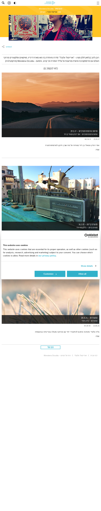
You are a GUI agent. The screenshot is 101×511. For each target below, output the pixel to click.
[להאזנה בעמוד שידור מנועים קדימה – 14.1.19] (50, 193)
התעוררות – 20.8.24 (89, 318)
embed (9, 47)
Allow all (82, 274)
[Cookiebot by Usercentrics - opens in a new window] (86, 236)
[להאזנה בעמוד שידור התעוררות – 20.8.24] (50, 287)
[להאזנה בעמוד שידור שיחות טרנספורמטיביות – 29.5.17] (50, 100)
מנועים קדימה (93, 228)
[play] (9, 2)
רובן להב (42, 12)
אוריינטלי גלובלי (52, 12)
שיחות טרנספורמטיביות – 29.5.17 (84, 131)
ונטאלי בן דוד (68, 134)
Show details (87, 266)
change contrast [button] (15, 3)
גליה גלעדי (85, 321)
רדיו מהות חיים (50, 3)
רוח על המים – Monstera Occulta (50, 9)
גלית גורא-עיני (81, 228)
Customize (48, 274)
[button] (98, 3)
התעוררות (94, 321)
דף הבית (93, 355)
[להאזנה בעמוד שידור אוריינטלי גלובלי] (50, 27)
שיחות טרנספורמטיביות (90, 134)
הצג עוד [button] (50, 347)
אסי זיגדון (76, 134)
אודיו (97, 150)
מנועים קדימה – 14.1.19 (88, 224)
